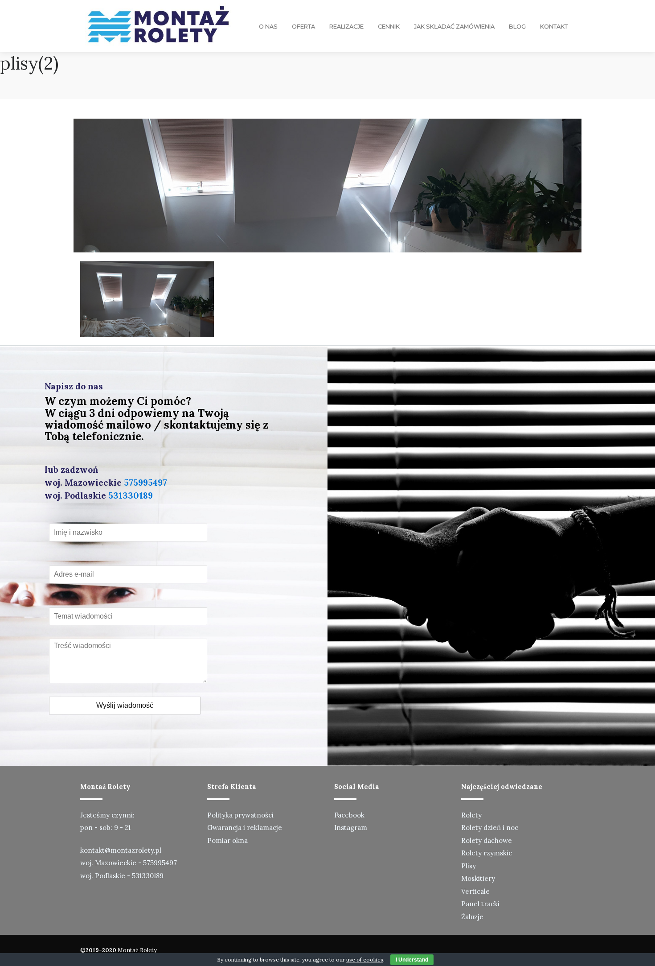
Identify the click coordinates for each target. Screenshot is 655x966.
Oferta (303, 26)
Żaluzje (472, 916)
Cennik (389, 26)
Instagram (350, 827)
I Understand (412, 960)
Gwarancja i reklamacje (244, 827)
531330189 (130, 495)
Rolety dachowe (486, 840)
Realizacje (346, 26)
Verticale (475, 891)
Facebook (349, 815)
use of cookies (364, 959)
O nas (268, 26)
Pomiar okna (227, 840)
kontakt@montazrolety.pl (120, 850)
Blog (517, 26)
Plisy (468, 866)
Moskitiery (478, 878)
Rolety (471, 815)
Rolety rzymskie (486, 853)
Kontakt (554, 26)
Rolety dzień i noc (489, 827)
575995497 (145, 482)
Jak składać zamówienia (454, 26)
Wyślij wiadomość (124, 705)
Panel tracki (480, 904)
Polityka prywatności (240, 815)
